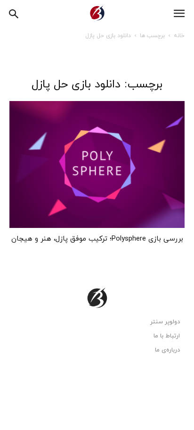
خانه (179, 35)
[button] (14, 12)
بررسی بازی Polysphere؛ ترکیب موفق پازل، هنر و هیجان (97, 239)
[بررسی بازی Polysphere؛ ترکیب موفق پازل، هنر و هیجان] (97, 164)
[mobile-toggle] (179, 13)
